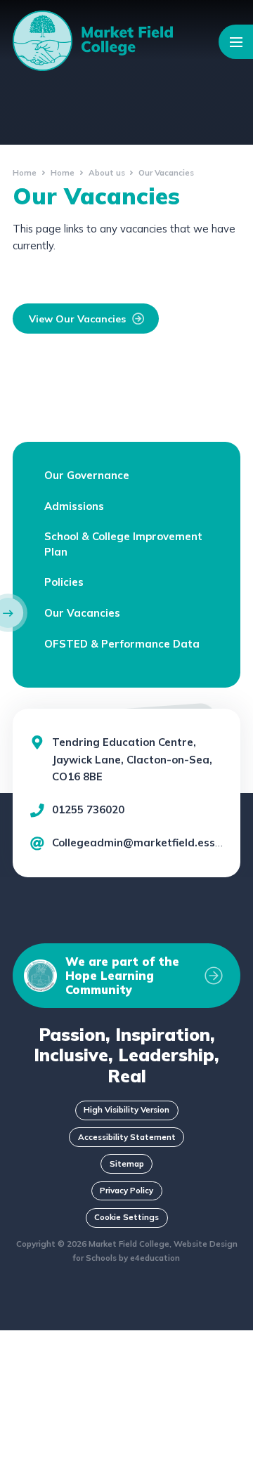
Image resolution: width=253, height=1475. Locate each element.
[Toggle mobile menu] (236, 42)
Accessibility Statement (127, 1137)
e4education (155, 1257)
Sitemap (127, 1163)
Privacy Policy (126, 1190)
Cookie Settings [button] (126, 1217)
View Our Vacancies (77, 319)
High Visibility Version (126, 1109)
